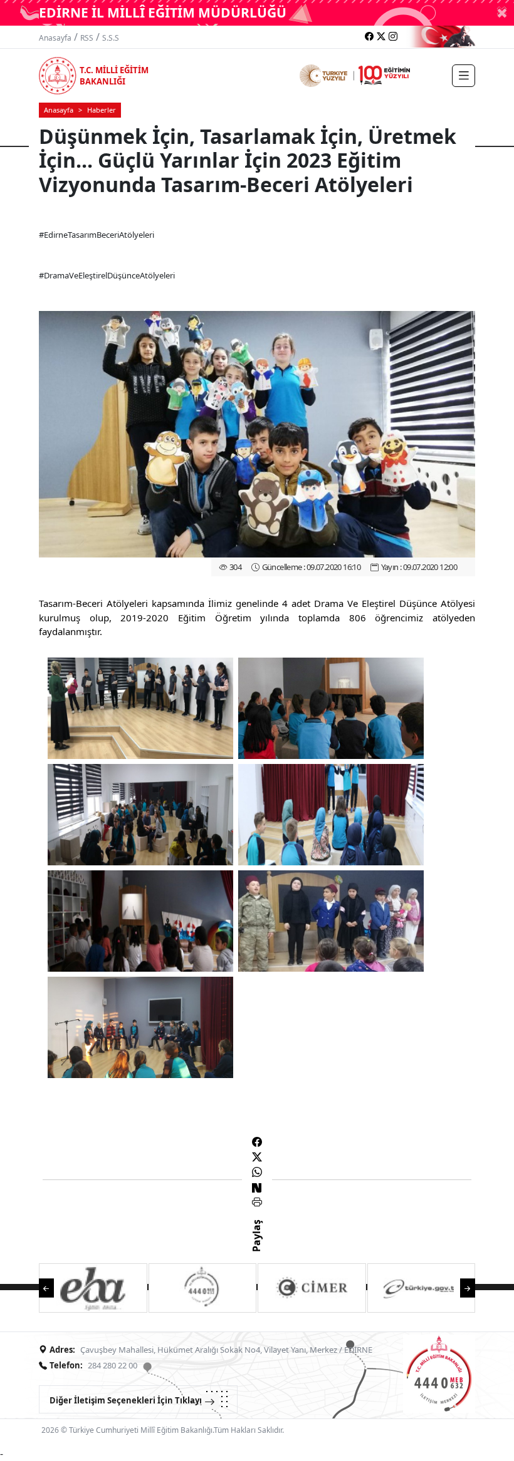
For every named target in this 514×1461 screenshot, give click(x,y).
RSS (86, 38)
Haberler (101, 110)
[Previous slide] (52, 1286)
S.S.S (110, 38)
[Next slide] (461, 1286)
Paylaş (256, 1247)
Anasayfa (55, 38)
